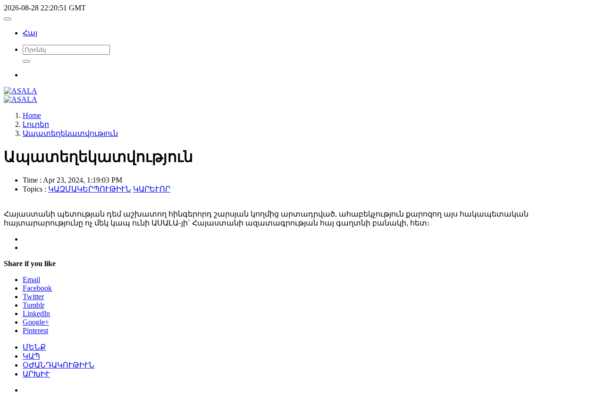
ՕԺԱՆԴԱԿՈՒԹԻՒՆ (58, 365)
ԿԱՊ (31, 356)
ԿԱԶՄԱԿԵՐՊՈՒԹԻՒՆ (89, 189)
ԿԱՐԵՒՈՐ (151, 189)
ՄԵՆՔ (34, 347)
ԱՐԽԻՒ (36, 374)
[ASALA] (20, 91)
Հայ (30, 33)
